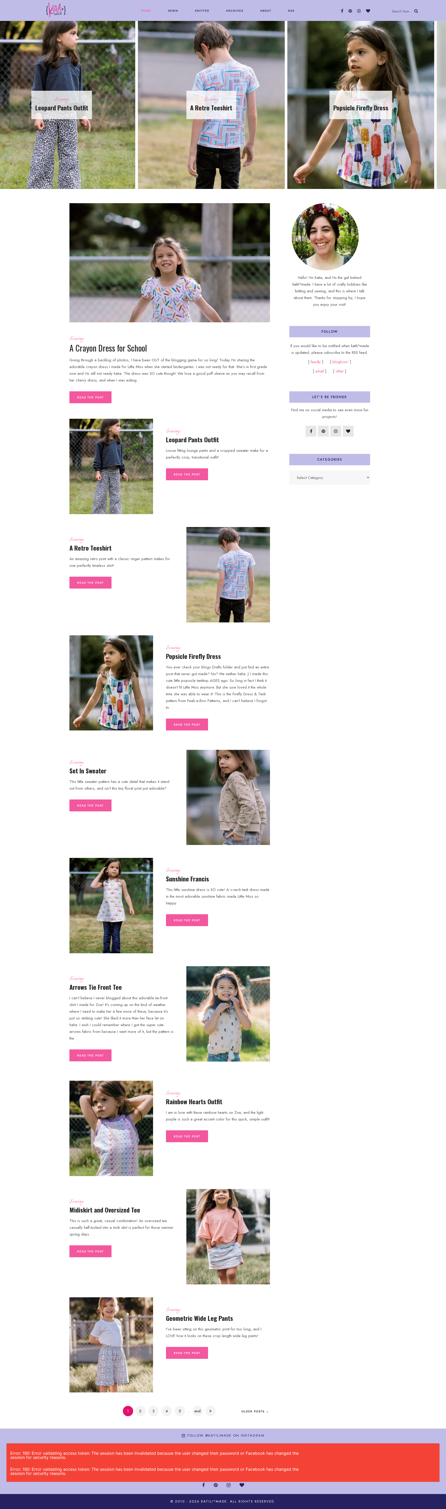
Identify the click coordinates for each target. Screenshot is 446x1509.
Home (145, 11)
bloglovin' (340, 362)
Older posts (255, 1411)
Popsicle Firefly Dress (222, 107)
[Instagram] (359, 11)
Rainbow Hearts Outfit (194, 1101)
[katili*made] (56, 9)
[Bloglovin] (368, 11)
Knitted (201, 11)
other (340, 371)
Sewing (73, 99)
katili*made (214, 1501)
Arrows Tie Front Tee (95, 987)
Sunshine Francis (187, 878)
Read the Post (90, 397)
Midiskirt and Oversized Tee (104, 1209)
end (197, 1411)
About (265, 11)
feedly (316, 362)
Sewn (172, 11)
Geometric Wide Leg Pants (199, 1318)
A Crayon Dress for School (108, 348)
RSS (290, 11)
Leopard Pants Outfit (192, 439)
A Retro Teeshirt (73, 107)
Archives (234, 11)
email (319, 371)
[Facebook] (342, 11)
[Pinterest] (350, 11)
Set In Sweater (372, 107)
